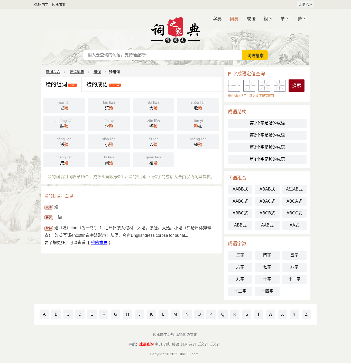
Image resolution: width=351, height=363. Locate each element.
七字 (267, 267)
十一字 (294, 279)
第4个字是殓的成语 (267, 159)
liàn (59, 217)
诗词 (302, 19)
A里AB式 (294, 189)
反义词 (214, 344)
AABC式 (240, 201)
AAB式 (267, 225)
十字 (267, 279)
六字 (240, 267)
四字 (267, 255)
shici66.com (189, 354)
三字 (240, 255)
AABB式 (240, 189)
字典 (217, 19)
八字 (294, 267)
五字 (294, 255)
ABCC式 (294, 213)
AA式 (294, 225)
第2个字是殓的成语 (267, 135)
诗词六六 (305, 4)
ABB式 (240, 225)
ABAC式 (267, 201)
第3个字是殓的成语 (267, 147)
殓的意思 (99, 242)
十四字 (267, 291)
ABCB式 (267, 213)
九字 (240, 279)
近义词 (202, 344)
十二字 (240, 291)
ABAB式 (267, 189)
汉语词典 (175, 29)
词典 (234, 19)
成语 (251, 19)
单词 (285, 19)
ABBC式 (240, 213)
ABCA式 (294, 201)
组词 (268, 19)
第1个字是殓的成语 (267, 123)
